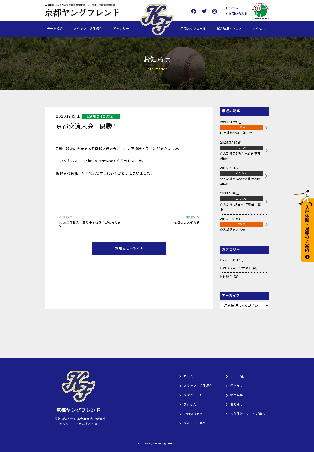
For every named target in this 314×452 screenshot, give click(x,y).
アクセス (259, 29)
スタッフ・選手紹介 (88, 29)
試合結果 (236, 395)
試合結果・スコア (229, 29)
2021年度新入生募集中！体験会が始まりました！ (91, 222)
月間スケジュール (193, 29)
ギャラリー (121, 29)
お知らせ (229, 260)
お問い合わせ (237, 14)
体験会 (228, 276)
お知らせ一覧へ (128, 248)
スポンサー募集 (195, 423)
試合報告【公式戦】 (237, 268)
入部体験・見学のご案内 (248, 414)
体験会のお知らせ (187, 220)
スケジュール (193, 395)
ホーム (232, 8)
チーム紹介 (55, 29)
